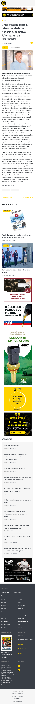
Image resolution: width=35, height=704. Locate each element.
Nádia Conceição (8, 43)
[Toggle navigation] (32, 3)
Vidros (19, 624)
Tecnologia (21, 618)
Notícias (3, 605)
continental (6, 190)
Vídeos (20, 602)
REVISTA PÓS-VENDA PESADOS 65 (14, 468)
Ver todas (4, 657)
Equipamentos (5, 596)
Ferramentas (21, 612)
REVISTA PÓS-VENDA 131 (11, 445)
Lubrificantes (21, 605)
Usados (20, 628)
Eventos (3, 628)
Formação (20, 608)
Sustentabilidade (6, 624)
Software (4, 608)
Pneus (3, 599)
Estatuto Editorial (17, 701)
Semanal (20, 644)
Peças (19, 592)
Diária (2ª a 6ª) (22, 649)
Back (4, 20)
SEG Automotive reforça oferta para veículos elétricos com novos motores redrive (15, 514)
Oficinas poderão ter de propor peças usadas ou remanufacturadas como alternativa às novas (15, 457)
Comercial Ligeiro (6, 615)
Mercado (5, 47)
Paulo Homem (12, 240)
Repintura (20, 596)
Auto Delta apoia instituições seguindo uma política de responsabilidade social (16, 236)
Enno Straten (15, 190)
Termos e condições (17, 694)
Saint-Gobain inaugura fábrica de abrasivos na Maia (16, 271)
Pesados (3, 602)
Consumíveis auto (23, 621)
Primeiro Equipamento (24, 615)
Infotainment (5, 621)
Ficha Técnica (17, 698)
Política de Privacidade (17, 696)
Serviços (4, 618)
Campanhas (7, 210)
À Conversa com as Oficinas (9, 592)
